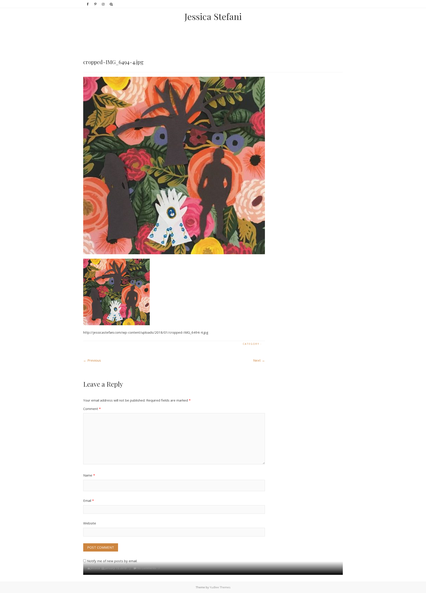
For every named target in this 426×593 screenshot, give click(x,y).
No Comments (146, 568)
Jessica (95, 568)
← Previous (92, 360)
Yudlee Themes (220, 587)
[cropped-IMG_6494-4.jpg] (174, 165)
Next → (259, 360)
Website (89, 523)
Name (89, 475)
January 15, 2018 (115, 568)
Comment (92, 408)
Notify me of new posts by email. (112, 561)
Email (88, 500)
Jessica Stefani (213, 16)
